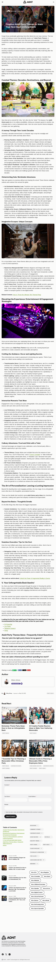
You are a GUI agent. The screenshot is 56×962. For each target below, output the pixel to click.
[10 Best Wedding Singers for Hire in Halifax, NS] (5, 858)
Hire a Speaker (35, 888)
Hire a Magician (45, 872)
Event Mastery (35, 837)
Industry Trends (35, 840)
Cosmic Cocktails (35, 454)
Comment (7, 785)
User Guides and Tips (35, 765)
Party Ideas (50, 693)
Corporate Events (16, 765)
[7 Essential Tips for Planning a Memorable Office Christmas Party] (14, 748)
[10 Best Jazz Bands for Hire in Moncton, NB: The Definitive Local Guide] (5, 888)
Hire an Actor (46, 888)
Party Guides (5, 768)
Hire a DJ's (34, 872)
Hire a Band (47, 876)
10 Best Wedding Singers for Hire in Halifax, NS (17, 858)
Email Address (32, 796)
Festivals (48, 837)
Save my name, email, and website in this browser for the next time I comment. (24, 812)
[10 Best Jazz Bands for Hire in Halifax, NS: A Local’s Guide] (5, 868)
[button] (2, 2)
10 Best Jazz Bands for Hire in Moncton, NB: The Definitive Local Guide (17, 889)
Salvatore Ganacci (10, 628)
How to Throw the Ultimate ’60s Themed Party (27, 294)
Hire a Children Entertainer (38, 884)
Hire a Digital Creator (37, 892)
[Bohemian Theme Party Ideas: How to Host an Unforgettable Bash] (14, 715)
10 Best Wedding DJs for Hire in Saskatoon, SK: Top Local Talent (17, 900)
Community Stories (36, 829)
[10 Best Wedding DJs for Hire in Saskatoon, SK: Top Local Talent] (5, 899)
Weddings (34, 863)
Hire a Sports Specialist (37, 908)
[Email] (21, 684)
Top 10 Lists (34, 856)
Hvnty (6, 630)
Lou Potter (7, 626)
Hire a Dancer (34, 900)
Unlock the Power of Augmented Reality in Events (35, 578)
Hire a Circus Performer (37, 896)
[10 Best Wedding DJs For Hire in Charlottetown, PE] (5, 878)
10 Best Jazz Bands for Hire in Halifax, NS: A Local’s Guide (17, 868)
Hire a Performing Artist (37, 904)
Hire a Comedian (35, 876)
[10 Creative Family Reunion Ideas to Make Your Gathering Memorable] (41, 715)
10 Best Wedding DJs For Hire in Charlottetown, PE (17, 878)
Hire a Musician (35, 880)
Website (6, 804)
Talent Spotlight (36, 848)
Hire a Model (45, 900)
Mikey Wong (15, 680)
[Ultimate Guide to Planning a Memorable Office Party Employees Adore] (41, 748)
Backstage (34, 825)
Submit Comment (10, 816)
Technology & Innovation (38, 852)
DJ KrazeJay (8, 624)
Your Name (7, 796)
